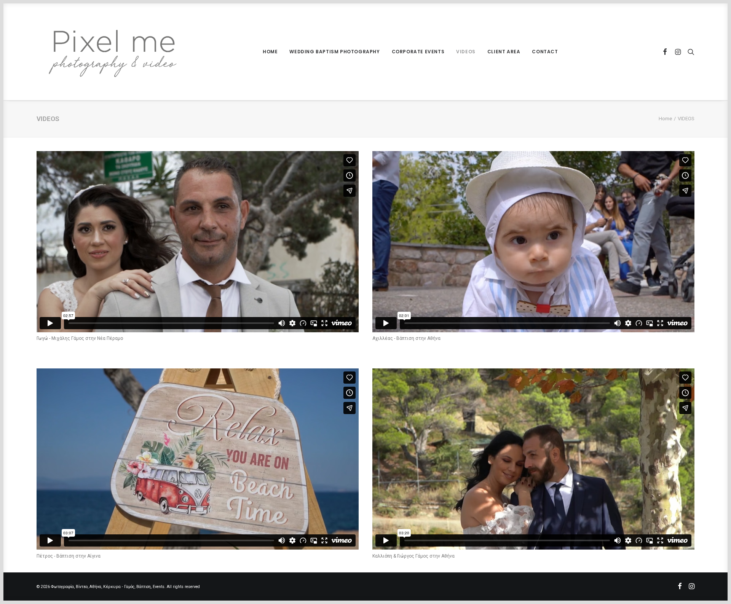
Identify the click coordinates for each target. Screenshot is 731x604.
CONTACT (545, 51)
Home (665, 118)
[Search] (689, 51)
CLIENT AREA (503, 51)
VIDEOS (466, 51)
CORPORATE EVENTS (418, 51)
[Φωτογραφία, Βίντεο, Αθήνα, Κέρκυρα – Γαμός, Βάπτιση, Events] (113, 52)
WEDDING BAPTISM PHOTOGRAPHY (334, 51)
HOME (270, 51)
